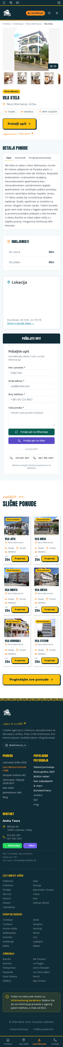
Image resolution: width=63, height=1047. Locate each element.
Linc (35, 937)
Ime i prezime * (16, 367)
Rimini (36, 932)
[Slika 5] (49, 78)
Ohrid (36, 919)
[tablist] (31, 158)
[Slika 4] (36, 78)
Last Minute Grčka (13, 875)
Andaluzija (8, 941)
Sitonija (37, 885)
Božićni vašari (42, 776)
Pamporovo (9, 967)
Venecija (37, 928)
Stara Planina (10, 976)
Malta (6, 945)
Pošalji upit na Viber (34, 440)
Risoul (36, 976)
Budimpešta (9, 932)
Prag (36, 804)
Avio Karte (8, 787)
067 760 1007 (46, 458)
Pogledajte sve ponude (29, 679)
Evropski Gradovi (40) (14, 775)
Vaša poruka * (16, 407)
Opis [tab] (8, 158)
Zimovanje (8, 953)
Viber (32, 845)
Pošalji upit (17, 124)
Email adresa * (16, 380)
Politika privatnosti (43, 1029)
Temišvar (8, 919)
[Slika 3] (22, 78)
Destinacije (18, 24)
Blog (5, 797)
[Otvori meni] (57, 13)
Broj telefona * (16, 394)
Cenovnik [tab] (20, 158)
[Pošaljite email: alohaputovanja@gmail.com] (17, 2)
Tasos (36, 894)
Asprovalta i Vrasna (43, 889)
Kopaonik (8, 972)
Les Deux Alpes (41, 972)
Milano (36, 945)
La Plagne (38, 963)
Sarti (35, 881)
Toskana (7, 924)
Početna (6, 24)
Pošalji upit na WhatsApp (34, 431)
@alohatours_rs (17, 745)
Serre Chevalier (41, 967)
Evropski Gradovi (12, 914)
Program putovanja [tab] (40, 158)
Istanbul (38, 795)
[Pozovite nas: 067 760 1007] (4, 2)
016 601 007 (22, 458)
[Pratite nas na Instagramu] (59, 2)
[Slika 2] (9, 78)
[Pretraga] (49, 13)
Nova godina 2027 (44, 771)
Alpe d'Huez (39, 980)
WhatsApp (14, 845)
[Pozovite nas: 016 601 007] (10, 2)
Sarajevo (38, 924)
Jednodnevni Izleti (12, 792)
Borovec (7, 963)
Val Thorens (39, 959)
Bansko (7, 959)
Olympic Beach (41, 902)
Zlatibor (7, 980)
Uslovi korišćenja (19, 1029)
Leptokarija (9, 907)
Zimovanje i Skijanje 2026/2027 (14, 781)
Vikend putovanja (44, 767)
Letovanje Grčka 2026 (15, 762)
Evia (35, 898)
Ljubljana (38, 941)
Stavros (7, 898)
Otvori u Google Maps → (20, 323)
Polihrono (8, 881)
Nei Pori (7, 894)
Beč (36, 799)
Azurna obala (10, 928)
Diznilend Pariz (42, 790)
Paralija (7, 889)
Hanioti (6, 902)
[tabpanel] (31, 195)
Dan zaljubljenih (43, 781)
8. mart (38, 785)
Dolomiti (7, 937)
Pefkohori (8, 885)
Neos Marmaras (33, 24)
